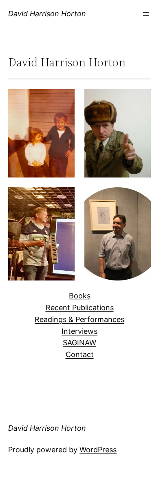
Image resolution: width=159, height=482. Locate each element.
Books (80, 295)
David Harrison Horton (47, 13)
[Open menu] (146, 14)
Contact (80, 354)
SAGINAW (79, 342)
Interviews (79, 331)
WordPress (98, 449)
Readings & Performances (79, 319)
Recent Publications (80, 307)
